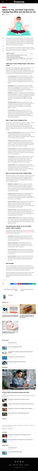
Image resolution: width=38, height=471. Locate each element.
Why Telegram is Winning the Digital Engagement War (17, 361)
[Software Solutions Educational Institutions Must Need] (19, 379)
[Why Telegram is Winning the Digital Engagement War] (4, 363)
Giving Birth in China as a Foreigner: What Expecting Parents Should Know (10, 332)
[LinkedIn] (3, 46)
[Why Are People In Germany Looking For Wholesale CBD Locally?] (4, 414)
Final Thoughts (9, 59)
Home (8, 4)
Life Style (4, 7)
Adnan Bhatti (9, 390)
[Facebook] (3, 41)
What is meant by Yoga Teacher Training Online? (15, 57)
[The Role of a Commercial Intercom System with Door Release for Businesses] (4, 405)
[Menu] (2, 2)
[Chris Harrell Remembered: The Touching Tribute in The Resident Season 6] (4, 440)
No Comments (18, 14)
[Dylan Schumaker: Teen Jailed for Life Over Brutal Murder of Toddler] (4, 436)
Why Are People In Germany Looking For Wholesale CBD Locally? (18, 413)
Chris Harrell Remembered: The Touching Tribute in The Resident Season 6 (20, 439)
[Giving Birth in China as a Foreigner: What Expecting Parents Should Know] (10, 326)
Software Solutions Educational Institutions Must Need (15, 392)
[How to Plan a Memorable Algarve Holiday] (4, 348)
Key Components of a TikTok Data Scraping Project (16, 356)
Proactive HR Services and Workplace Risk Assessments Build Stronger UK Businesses (10, 316)
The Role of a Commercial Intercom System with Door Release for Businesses (21, 403)
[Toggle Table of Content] (31, 53)
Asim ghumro (7, 14)
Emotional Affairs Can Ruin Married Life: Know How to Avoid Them (18, 399)
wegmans (17, 467)
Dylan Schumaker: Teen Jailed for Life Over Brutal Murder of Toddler (19, 434)
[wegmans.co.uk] (19, 1)
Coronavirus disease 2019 (12, 342)
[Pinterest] (3, 48)
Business (3, 390)
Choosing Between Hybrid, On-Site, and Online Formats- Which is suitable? (19, 58)
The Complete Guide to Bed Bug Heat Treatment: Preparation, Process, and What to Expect (27, 316)
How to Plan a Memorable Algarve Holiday (15, 346)
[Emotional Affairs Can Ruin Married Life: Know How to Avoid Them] (4, 400)
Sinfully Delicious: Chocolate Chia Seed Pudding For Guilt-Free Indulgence (20, 408)
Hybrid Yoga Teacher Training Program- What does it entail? (17, 55)
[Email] (3, 51)
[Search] (35, 2)
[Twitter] (3, 43)
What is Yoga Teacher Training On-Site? (13, 56)
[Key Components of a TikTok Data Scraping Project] (4, 358)
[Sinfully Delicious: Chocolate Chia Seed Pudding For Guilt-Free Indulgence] (4, 409)
